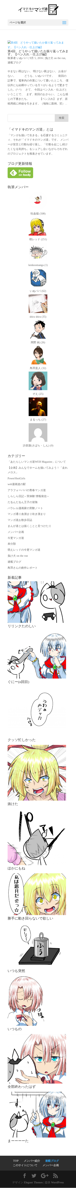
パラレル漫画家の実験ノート (25, 508)
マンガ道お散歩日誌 (20, 520)
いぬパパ (22, 58)
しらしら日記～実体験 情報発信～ (28, 496)
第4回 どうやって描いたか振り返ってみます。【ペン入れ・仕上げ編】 (38, 53)
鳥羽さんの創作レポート (23, 567)
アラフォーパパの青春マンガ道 (27, 490)
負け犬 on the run (55, 58)
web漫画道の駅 (17, 484)
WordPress (57, 1182)
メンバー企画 (16, 532)
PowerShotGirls (16, 478)
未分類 (12, 543)
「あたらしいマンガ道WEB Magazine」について (37, 461)
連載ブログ (14, 62)
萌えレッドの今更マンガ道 (24, 549)
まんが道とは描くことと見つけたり (29, 526)
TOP (16, 1160)
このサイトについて (25, 1165)
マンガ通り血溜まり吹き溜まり (27, 514)
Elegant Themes (33, 1182)
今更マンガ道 (16, 538)
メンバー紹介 (32, 1160)
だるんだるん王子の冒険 (23, 502)
